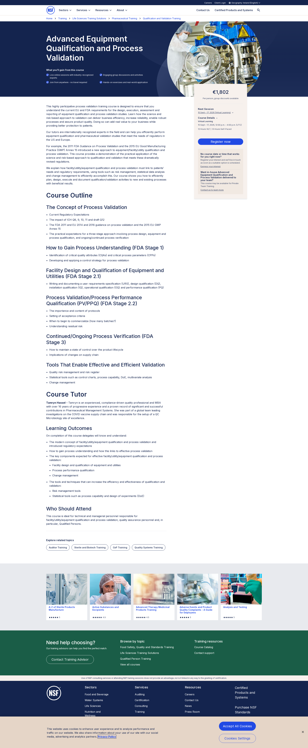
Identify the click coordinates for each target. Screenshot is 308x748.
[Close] (302, 731)
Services (82, 10)
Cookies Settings (237, 738)
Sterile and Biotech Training (90, 547)
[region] (154, 732)
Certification (142, 700)
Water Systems (94, 700)
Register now (221, 142)
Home (49, 18)
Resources (101, 10)
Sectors (63, 10)
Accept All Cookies (237, 726)
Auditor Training (58, 547)
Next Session (206, 109)
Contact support (204, 653)
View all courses (130, 664)
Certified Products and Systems (245, 692)
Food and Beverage (96, 694)
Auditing (140, 694)
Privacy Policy (107, 736)
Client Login (220, 3)
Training (62, 18)
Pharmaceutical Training (124, 18)
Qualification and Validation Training (162, 18)
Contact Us (191, 700)
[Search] (258, 10)
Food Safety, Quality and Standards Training (147, 647)
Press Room (192, 711)
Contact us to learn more (212, 190)
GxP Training (120, 547)
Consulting (141, 706)
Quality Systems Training (149, 547)
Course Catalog (203, 647)
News (188, 706)
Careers (208, 3)
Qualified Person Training (135, 658)
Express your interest (211, 166)
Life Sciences (93, 706)
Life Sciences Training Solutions (89, 18)
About (120, 10)
